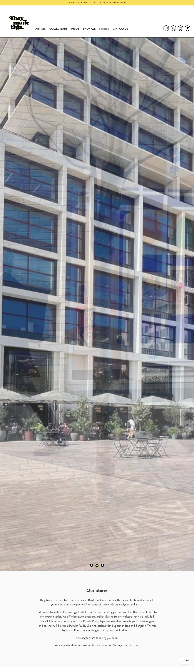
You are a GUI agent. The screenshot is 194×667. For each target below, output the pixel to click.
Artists (40, 29)
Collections (58, 29)
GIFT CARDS (120, 29)
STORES (104, 29)
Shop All (89, 29)
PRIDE (75, 29)
